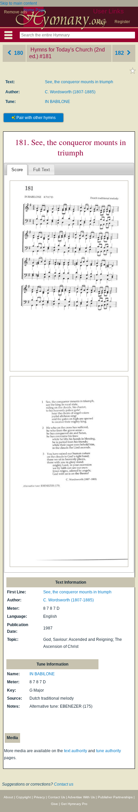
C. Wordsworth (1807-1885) (70, 92)
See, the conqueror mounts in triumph (79, 82)
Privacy (39, 797)
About (8, 797)
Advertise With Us (81, 797)
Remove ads (15, 12)
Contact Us (56, 797)
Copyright (23, 797)
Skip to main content (18, 3)
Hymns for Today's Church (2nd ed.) (67, 53)
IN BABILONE (57, 101)
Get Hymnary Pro (74, 804)
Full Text (41, 169)
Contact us (63, 784)
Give (54, 804)
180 (18, 53)
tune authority (108, 750)
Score (17, 169)
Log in (101, 21)
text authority (75, 750)
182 (120, 53)
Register (122, 21)
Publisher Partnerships (115, 797)
